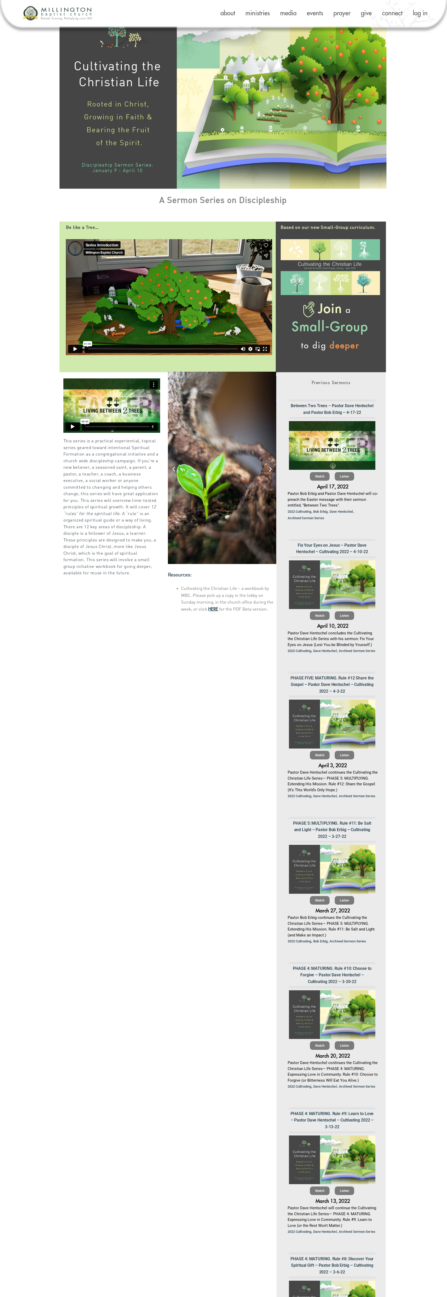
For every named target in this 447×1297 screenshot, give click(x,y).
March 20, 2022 (333, 1055)
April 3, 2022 (332, 765)
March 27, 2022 (333, 910)
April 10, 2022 (332, 626)
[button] (173, 469)
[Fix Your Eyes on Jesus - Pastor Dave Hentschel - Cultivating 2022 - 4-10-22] (332, 584)
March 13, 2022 (333, 1201)
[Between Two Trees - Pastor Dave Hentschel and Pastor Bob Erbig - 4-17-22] (332, 445)
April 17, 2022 (332, 486)
